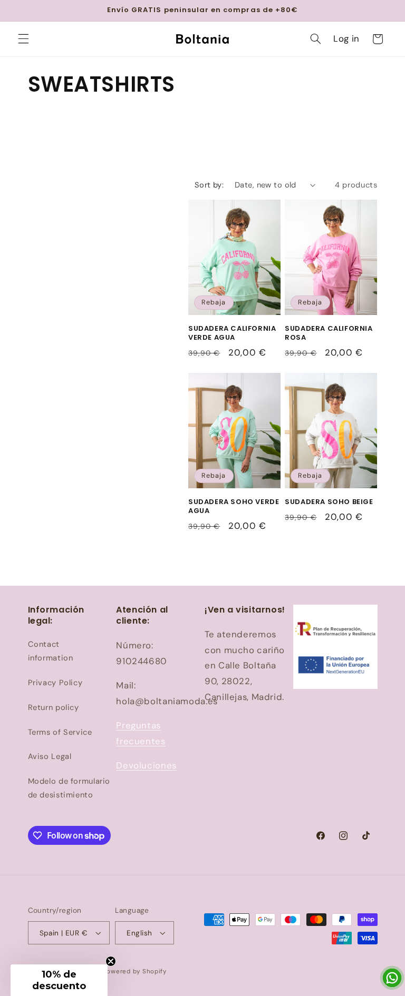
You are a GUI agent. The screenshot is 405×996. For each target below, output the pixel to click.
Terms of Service (60, 732)
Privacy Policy (55, 682)
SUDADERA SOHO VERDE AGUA (233, 507)
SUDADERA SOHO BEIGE (329, 502)
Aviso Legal (50, 756)
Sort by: (209, 185)
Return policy (53, 707)
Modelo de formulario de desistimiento (69, 788)
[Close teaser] (110, 961)
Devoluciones (146, 765)
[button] (23, 39)
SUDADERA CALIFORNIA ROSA (328, 333)
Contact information (50, 651)
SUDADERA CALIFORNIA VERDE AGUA (232, 333)
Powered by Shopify (135, 971)
